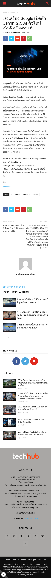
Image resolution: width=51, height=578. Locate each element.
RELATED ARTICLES (14, 287)
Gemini (17, 194)
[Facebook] (7, 536)
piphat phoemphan (12, 32)
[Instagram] (14, 536)
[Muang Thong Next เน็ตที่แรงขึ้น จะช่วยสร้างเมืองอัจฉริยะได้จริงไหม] (9, 435)
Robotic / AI (14, 12)
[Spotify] (35, 536)
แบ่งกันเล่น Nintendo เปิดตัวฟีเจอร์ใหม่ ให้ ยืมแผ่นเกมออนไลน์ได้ (13, 228)
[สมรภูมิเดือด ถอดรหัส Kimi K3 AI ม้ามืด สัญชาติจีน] (9, 422)
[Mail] (21, 536)
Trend (7, 560)
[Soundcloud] (28, 536)
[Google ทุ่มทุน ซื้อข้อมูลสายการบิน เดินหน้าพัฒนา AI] (9, 327)
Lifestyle (32, 560)
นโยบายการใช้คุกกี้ (25, 482)
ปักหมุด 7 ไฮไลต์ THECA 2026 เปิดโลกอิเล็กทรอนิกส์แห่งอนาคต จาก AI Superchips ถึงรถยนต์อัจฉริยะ (33, 396)
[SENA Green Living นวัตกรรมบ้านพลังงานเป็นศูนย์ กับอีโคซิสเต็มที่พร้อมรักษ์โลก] (9, 383)
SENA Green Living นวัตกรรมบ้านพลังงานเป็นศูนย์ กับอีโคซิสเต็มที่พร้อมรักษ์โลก (33, 383)
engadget (6, 186)
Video (23, 560)
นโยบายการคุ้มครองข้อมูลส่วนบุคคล (25, 477)
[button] (47, 3)
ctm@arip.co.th (31, 518)
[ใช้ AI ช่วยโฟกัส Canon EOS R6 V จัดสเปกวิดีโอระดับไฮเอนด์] (9, 410)
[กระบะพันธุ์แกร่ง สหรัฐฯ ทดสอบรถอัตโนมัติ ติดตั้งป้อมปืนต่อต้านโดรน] (9, 315)
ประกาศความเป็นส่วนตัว (25, 479)
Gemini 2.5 (26, 194)
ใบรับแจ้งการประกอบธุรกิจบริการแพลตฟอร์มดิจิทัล (25, 485)
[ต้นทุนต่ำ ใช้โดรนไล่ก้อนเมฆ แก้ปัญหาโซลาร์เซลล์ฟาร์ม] (9, 302)
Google (35, 194)
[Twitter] (42, 536)
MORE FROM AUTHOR (16, 292)
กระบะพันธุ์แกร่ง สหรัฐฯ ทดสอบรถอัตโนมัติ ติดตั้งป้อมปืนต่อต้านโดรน (32, 315)
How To (16, 560)
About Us (42, 560)
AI (11, 194)
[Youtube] (25, 543)
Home (5, 12)
